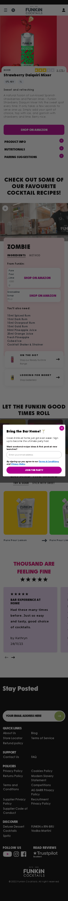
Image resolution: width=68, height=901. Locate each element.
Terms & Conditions (48, 461)
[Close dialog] (61, 428)
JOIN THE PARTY (34, 470)
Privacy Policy (18, 464)
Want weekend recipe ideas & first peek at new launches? (31, 448)
